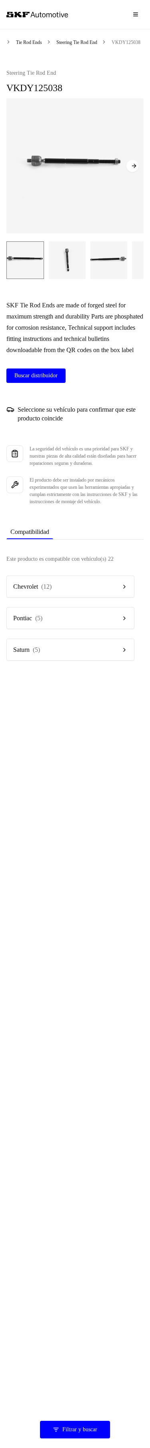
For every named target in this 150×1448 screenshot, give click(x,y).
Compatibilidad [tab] (29, 531)
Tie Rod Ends (29, 42)
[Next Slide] (132, 165)
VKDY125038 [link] (126, 42)
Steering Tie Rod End (76, 42)
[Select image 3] (108, 260)
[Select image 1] (25, 260)
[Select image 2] (67, 260)
